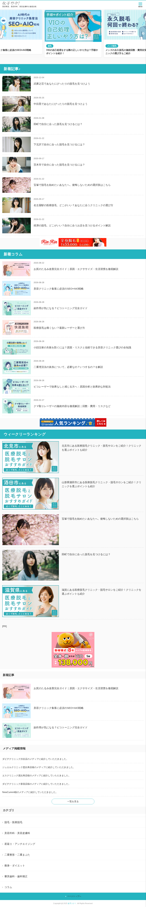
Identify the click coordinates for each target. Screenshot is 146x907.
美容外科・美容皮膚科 (17, 833)
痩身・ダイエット (14, 865)
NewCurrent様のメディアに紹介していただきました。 (30, 792)
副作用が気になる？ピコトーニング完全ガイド (61, 308)
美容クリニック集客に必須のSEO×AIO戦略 (59, 288)
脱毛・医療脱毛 (13, 822)
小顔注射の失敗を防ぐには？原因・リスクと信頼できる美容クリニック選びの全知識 (82, 347)
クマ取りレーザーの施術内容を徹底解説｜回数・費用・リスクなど (72, 406)
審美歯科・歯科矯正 (16, 876)
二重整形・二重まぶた (17, 854)
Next (143, 33)
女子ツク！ (72, 903)
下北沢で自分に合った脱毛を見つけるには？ (59, 144)
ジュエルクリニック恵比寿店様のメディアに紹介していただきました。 (38, 767)
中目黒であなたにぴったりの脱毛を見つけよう (61, 104)
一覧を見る (73, 801)
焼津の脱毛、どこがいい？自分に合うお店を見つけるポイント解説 (72, 225)
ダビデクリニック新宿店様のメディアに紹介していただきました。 (36, 784)
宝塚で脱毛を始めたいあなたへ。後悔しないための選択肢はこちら (72, 185)
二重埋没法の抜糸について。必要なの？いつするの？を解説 (68, 367)
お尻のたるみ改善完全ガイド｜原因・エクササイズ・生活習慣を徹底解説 (76, 269)
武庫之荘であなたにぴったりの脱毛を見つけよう (62, 83)
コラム (8, 887)
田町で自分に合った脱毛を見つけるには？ (58, 124)
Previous (2, 33)
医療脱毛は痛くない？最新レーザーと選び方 (59, 327)
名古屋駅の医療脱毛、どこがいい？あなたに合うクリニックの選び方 (73, 205)
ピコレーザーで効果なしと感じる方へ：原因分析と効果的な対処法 (72, 386)
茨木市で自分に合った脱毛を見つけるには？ (59, 164)
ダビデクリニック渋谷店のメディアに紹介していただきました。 (35, 759)
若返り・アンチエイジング (19, 844)
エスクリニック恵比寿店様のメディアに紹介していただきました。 (36, 775)
